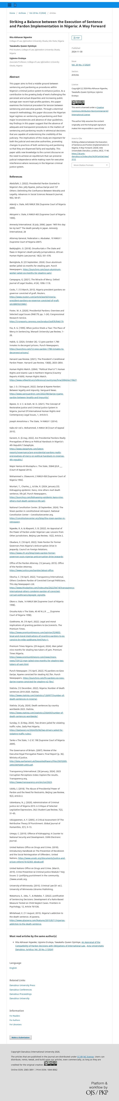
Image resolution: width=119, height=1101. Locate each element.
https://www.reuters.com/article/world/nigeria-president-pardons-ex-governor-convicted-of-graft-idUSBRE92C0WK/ (34, 300)
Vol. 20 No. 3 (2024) (37, 13)
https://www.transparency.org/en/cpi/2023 (31, 782)
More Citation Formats (83, 165)
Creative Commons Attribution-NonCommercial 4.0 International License (90, 111)
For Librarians (15, 1024)
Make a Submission (21, 1037)
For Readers (15, 1015)
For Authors (15, 1020)
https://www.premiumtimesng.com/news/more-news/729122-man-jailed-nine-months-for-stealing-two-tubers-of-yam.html (37, 661)
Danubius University (19, 998)
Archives (22, 13)
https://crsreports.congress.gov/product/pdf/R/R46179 (36, 321)
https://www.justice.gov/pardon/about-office (31, 570)
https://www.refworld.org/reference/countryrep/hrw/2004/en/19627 (43, 380)
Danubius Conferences (21, 989)
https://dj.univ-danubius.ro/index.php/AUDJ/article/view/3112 (90, 156)
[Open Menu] (9, 5)
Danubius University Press (22, 985)
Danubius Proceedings (21, 994)
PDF (78, 37)
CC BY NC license (85, 1056)
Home (12, 13)
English (13, 968)
